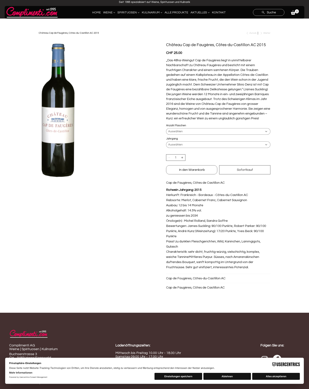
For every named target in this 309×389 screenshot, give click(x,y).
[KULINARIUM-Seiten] (161, 12)
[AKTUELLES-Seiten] (209, 12)
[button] (295, 12)
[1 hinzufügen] (182, 157)
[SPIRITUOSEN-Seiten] (138, 12)
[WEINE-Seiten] (114, 12)
